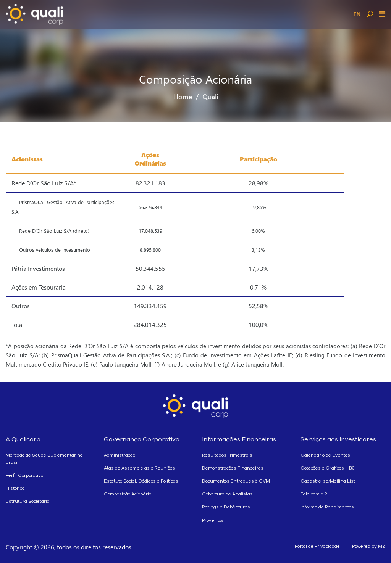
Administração (119, 455)
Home (182, 96)
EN (357, 14)
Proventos (213, 520)
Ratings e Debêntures (226, 507)
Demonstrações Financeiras (232, 468)
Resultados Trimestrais (227, 455)
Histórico (15, 488)
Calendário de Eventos (325, 455)
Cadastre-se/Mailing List (328, 481)
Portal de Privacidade (317, 546)
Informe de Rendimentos (327, 507)
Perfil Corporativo (24, 475)
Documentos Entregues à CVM (236, 481)
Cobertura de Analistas (227, 494)
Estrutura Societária (28, 501)
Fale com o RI (314, 494)
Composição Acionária (128, 494)
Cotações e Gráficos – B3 (328, 468)
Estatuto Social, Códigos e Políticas (141, 481)
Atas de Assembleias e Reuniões (139, 468)
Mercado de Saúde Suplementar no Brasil (44, 458)
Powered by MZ (368, 546)
